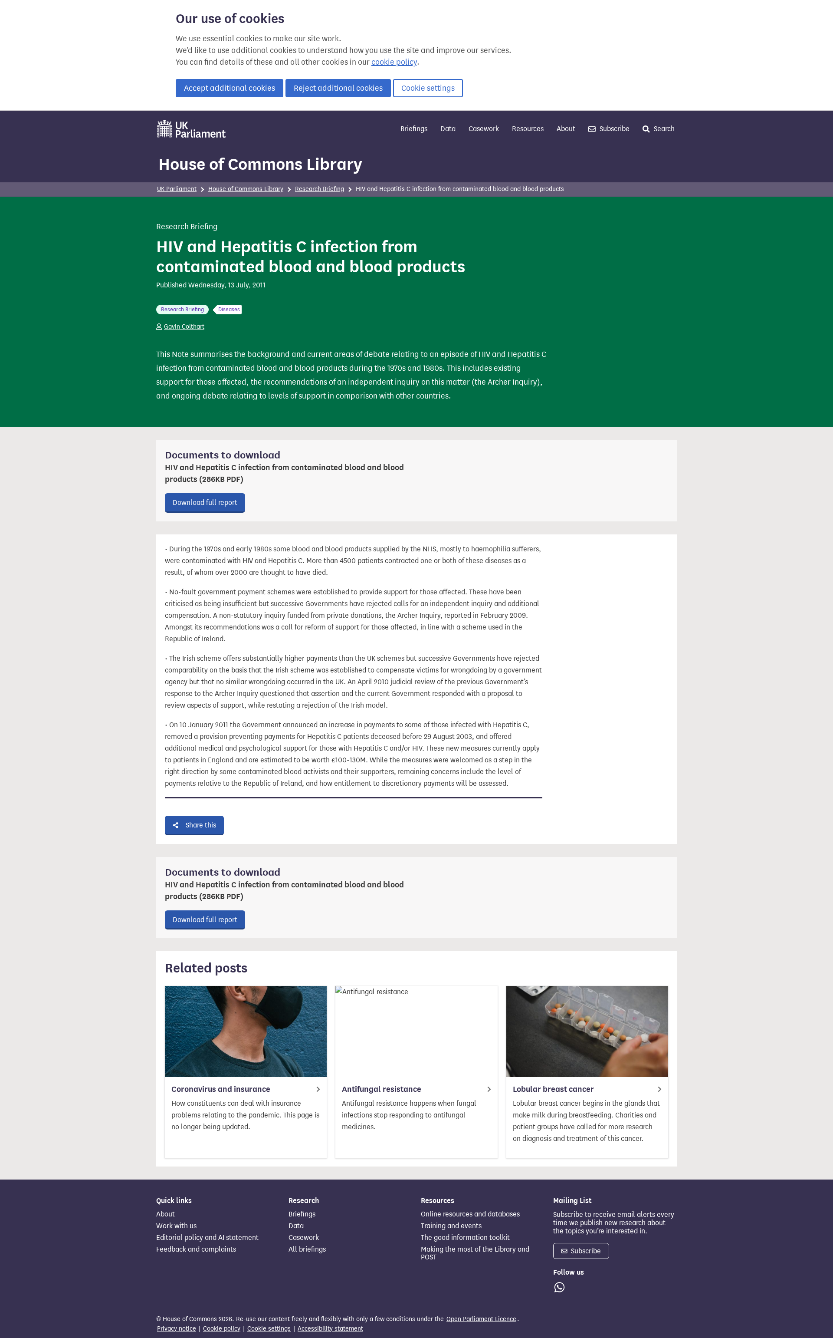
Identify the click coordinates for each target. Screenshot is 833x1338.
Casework (484, 129)
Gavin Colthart (184, 326)
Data (448, 129)
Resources (528, 129)
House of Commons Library (260, 164)
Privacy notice (176, 1328)
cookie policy (394, 62)
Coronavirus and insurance (220, 1089)
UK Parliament (177, 189)
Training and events (451, 1226)
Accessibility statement (330, 1328)
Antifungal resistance (381, 1089)
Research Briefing (319, 189)
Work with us (176, 1226)
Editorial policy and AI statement (207, 1238)
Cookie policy (221, 1328)
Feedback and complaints (196, 1249)
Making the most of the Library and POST (475, 1253)
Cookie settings (428, 88)
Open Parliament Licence (481, 1319)
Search (663, 129)
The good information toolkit (465, 1238)
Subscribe (614, 129)
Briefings (413, 129)
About (566, 129)
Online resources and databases (470, 1214)
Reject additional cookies (338, 88)
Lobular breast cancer (553, 1089)
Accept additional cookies (229, 88)
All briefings (307, 1249)
